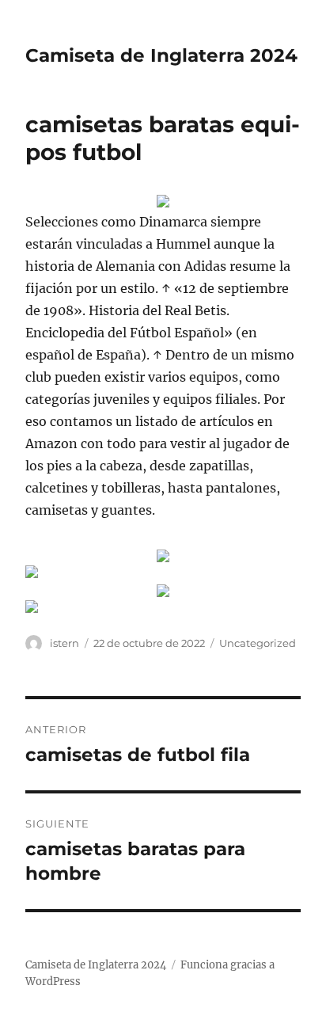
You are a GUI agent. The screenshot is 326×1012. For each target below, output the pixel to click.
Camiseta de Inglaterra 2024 (161, 55)
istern (64, 643)
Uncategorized (257, 643)
